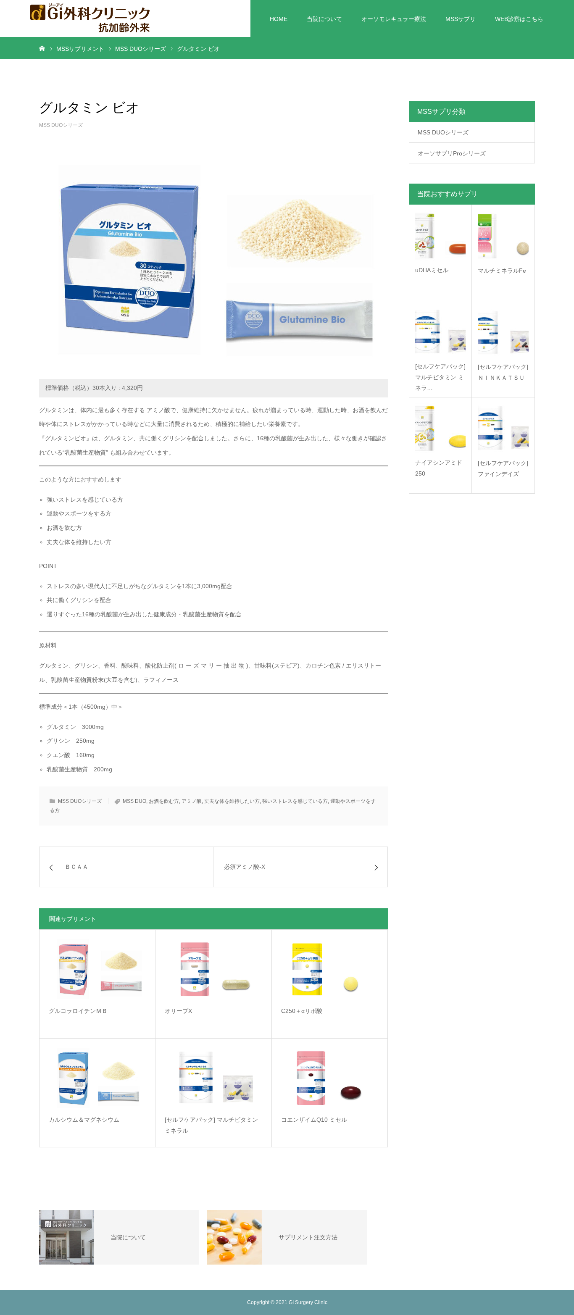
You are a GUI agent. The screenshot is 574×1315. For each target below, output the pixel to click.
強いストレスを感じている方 (295, 801)
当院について (324, 19)
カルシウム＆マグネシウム (84, 1119)
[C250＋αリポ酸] (329, 969)
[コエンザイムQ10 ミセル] (329, 1077)
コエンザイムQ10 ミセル (314, 1119)
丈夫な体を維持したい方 (232, 801)
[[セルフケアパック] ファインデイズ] (503, 428)
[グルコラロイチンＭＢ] (97, 969)
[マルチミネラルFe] (503, 235)
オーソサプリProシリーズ (452, 153)
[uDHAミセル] (440, 235)
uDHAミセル (431, 270)
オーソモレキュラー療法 (393, 19)
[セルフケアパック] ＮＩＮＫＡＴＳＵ (503, 372)
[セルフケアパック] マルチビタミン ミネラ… (440, 377)
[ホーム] (42, 48)
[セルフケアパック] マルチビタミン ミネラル (211, 1125)
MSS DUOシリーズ (61, 125)
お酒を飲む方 (164, 801)
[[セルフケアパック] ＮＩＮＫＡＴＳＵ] (503, 332)
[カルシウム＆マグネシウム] (97, 1077)
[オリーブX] (213, 969)
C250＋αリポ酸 (301, 1010)
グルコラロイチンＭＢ (78, 1010)
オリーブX (178, 1010)
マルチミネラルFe (502, 270)
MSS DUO (134, 801)
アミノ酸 (192, 801)
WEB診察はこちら (519, 19)
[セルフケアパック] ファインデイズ (503, 468)
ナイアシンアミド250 (438, 467)
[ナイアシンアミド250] (440, 428)
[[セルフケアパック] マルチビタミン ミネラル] (213, 1077)
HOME (278, 19)
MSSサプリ (460, 19)
